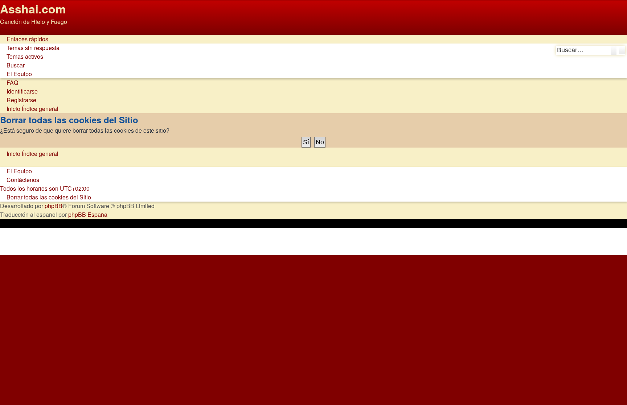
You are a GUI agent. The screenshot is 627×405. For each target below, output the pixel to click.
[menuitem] (30, 48)
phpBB (53, 206)
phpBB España (87, 214)
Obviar (8, 30)
